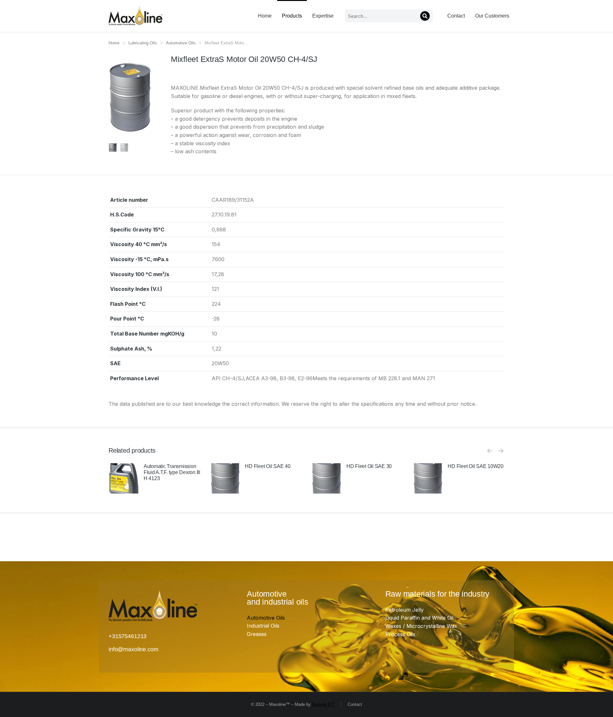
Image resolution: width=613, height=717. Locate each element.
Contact (355, 704)
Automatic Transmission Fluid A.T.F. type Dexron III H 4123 (172, 472)
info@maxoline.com (133, 649)
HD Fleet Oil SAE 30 (369, 466)
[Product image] (124, 478)
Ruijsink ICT (323, 704)
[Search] (425, 16)
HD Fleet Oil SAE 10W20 (475, 466)
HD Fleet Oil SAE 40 (267, 466)
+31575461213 (128, 636)
